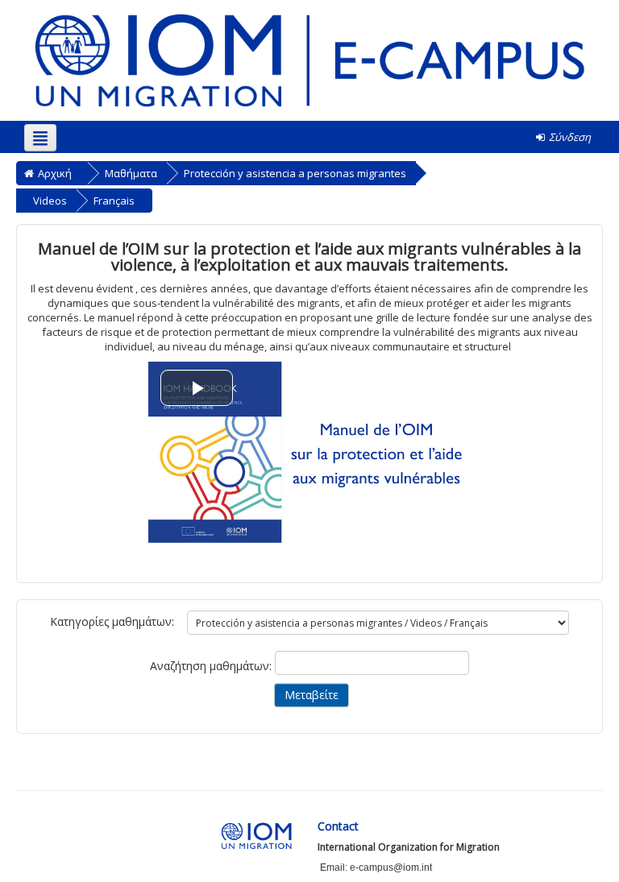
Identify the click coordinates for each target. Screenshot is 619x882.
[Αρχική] (309, 59)
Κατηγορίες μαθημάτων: (112, 621)
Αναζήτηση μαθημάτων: (212, 665)
